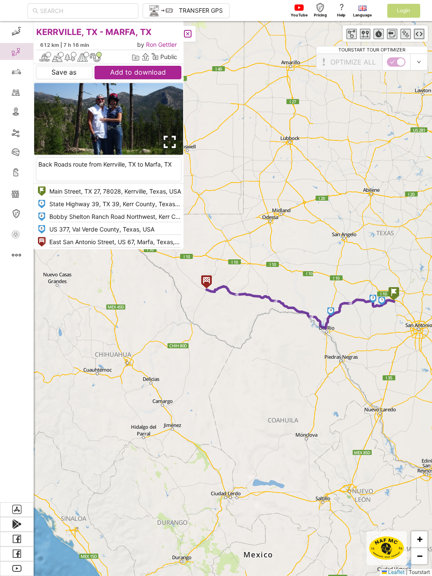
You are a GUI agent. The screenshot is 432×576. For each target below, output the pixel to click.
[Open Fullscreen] (168, 142)
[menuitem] (16, 31)
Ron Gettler (161, 44)
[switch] (396, 62)
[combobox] (86, 10)
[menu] (17, 261)
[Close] (188, 34)
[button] (394, 294)
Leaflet (396, 572)
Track (30, 132)
